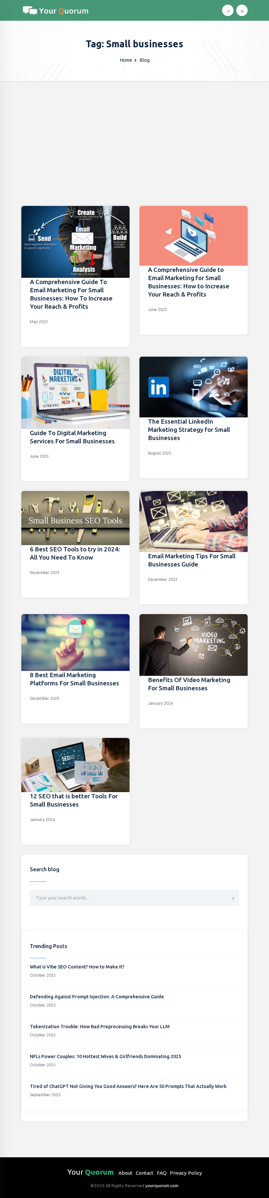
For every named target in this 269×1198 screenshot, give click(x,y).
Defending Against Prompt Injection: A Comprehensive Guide (97, 996)
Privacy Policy (186, 1173)
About (125, 1173)
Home (126, 60)
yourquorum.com (161, 1185)
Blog (144, 60)
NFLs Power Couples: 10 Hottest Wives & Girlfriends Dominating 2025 (105, 1056)
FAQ (162, 1173)
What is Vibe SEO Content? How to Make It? (77, 966)
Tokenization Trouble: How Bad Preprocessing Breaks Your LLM (100, 1026)
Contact (145, 1173)
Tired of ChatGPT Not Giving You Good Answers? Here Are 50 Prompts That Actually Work (128, 1086)
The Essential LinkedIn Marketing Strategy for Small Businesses (189, 429)
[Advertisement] (134, 130)
